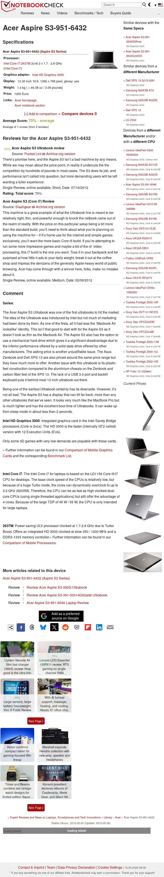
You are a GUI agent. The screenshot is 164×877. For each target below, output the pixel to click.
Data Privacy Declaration (76, 867)
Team (51, 867)
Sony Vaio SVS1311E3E (141, 228)
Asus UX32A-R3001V (139, 238)
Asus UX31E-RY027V (139, 278)
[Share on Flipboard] (88, 627)
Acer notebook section (30, 105)
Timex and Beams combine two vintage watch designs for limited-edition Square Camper (17, 790)
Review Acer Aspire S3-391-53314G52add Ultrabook (67, 595)
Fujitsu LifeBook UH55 (139, 258)
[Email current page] (110, 627)
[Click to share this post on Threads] (32, 627)
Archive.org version (60, 153)
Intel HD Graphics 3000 (48, 74)
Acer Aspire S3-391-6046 (141, 184)
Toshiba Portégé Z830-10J (142, 352)
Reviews (27, 12)
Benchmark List (59, 455)
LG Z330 (131, 120)
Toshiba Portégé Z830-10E (142, 361)
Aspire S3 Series (53, 51)
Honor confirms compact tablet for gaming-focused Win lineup (17, 753)
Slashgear (23, 206)
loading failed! (12, 831)
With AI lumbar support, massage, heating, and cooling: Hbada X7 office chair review (54, 703)
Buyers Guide (120, 12)
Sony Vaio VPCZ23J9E (140, 332)
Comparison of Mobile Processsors (29, 542)
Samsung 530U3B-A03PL (141, 268)
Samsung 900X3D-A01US (142, 165)
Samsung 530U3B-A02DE (142, 100)
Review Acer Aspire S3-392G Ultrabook (57, 587)
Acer (118, 817)
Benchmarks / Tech (89, 12)
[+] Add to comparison (40, 113)
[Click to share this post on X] (54, 627)
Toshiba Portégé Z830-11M (142, 342)
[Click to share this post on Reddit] (66, 627)
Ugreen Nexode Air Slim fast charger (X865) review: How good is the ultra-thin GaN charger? (17, 666)
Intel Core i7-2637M (16, 63)
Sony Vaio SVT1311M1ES (142, 312)
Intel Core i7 (12, 68)
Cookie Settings (110, 867)
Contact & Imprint (31, 867)
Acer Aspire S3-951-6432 (22, 578)
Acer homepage (26, 100)
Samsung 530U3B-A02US (142, 174)
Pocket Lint (32, 153)
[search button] (144, 5)
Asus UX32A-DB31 (137, 248)
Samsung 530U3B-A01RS (142, 194)
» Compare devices (78, 113)
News (45, 12)
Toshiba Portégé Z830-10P (142, 302)
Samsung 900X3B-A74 (140, 90)
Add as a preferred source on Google (65, 616)
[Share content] (11, 627)
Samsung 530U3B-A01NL (141, 218)
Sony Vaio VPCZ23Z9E (140, 322)
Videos (62, 12)
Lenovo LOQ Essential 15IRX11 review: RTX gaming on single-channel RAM (55, 666)
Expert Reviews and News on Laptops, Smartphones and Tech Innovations (55, 817)
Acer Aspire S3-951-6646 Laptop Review (58, 602)
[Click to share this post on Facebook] (21, 627)
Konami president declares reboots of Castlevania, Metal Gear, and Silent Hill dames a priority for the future (54, 790)
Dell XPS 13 (133, 110)
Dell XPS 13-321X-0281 (140, 80)
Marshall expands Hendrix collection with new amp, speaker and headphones (54, 753)
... (159, 12)
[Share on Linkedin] (99, 627)
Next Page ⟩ (36, 721)
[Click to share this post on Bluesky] (43, 627)
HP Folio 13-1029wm (138, 371)
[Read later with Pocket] (77, 627)
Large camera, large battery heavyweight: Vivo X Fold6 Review (17, 706)
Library (108, 817)
